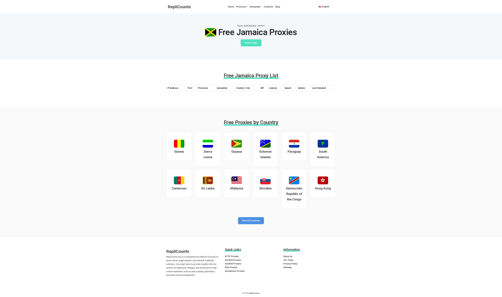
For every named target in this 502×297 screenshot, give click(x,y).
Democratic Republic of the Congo (294, 194)
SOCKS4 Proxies (233, 260)
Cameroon (179, 188)
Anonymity (255, 6)
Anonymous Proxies (235, 271)
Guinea (179, 151)
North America (250, 26)
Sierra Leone (208, 154)
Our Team (288, 260)
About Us (287, 256)
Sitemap (287, 267)
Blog (278, 6)
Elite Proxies (231, 267)
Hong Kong (323, 188)
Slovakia (265, 188)
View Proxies (251, 43)
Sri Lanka (208, 188)
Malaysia (236, 188)
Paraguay (294, 151)
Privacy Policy (290, 263)
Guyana (236, 151)
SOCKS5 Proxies (233, 263)
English (325, 6)
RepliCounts (179, 6)
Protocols (241, 6)
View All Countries (251, 220)
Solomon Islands (265, 154)
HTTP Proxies (232, 256)
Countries (268, 6)
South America (323, 154)
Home (231, 6)
